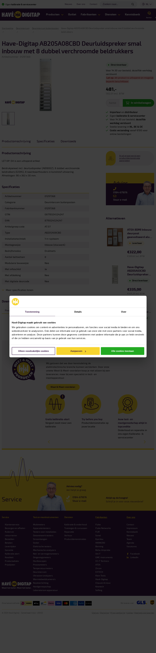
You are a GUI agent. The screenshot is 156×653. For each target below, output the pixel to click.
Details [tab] (78, 311)
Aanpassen (76, 351)
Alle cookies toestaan (122, 351)
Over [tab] (123, 311)
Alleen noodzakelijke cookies (33, 351)
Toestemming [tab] (32, 311)
